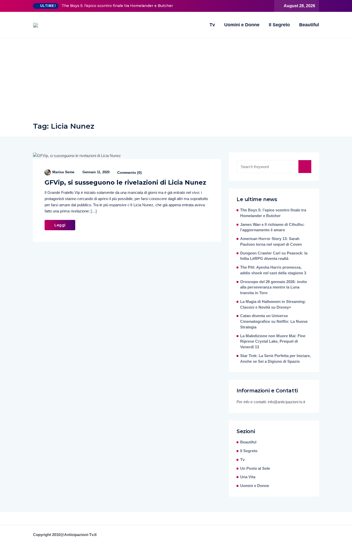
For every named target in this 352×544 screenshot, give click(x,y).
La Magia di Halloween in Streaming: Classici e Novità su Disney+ (273, 304)
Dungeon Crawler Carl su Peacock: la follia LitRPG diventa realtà (273, 256)
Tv (212, 24)
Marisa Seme (63, 172)
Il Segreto (279, 24)
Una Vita (247, 477)
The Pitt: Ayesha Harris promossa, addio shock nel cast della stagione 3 (273, 270)
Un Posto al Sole (255, 468)
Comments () (129, 172)
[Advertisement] (176, 77)
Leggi (59, 225)
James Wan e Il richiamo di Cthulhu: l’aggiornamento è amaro (272, 227)
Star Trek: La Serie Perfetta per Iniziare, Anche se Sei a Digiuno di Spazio (275, 359)
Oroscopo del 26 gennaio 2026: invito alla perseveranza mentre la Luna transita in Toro (273, 287)
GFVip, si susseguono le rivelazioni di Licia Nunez (125, 182)
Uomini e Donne (241, 24)
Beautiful (309, 24)
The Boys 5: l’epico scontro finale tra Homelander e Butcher (117, 5)
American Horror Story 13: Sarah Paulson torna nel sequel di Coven (271, 241)
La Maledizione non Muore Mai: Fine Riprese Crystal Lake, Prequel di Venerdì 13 (272, 341)
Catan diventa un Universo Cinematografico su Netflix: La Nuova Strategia (273, 321)
